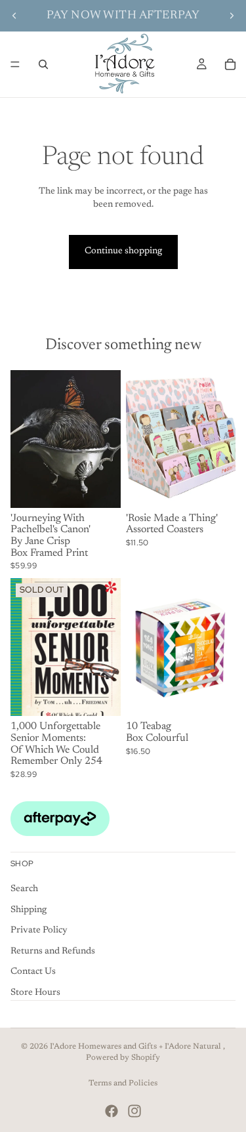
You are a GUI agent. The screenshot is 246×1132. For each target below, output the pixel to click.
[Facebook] (111, 1111)
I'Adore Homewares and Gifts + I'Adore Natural (136, 1047)
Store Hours (35, 992)
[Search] (43, 64)
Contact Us (33, 971)
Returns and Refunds (52, 951)
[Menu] (15, 64)
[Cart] (230, 64)
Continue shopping (123, 251)
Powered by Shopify (123, 1058)
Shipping (28, 909)
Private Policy (39, 930)
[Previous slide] (14, 15)
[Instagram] (134, 1111)
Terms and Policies (123, 1083)
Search (24, 889)
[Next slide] (231, 15)
